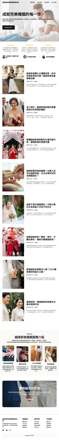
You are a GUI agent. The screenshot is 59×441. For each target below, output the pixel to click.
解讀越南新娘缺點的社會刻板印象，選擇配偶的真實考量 (41, 140)
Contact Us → (8, 27)
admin (35, 81)
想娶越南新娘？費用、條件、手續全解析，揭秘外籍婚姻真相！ (41, 238)
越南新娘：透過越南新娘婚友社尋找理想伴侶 (41, 303)
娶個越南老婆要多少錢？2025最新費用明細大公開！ (41, 270)
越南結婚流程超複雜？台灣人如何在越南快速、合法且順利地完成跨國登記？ (41, 173)
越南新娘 (15, 19)
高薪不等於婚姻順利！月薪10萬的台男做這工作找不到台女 (41, 205)
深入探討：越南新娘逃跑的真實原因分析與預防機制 (41, 108)
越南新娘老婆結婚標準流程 (10, 2)
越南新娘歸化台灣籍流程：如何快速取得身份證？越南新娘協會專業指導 (41, 76)
